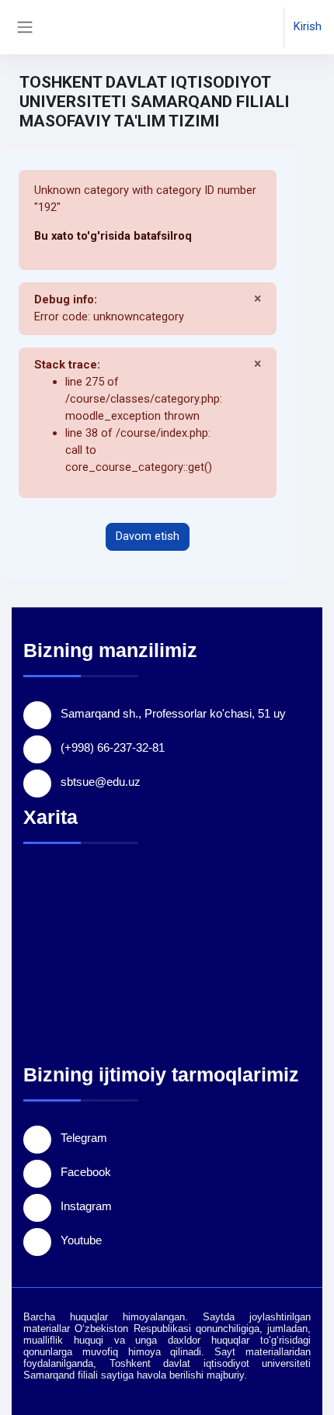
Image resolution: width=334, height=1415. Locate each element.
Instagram (86, 1206)
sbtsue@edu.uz (101, 781)
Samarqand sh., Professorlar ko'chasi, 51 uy (173, 713)
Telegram (84, 1137)
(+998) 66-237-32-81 (113, 747)
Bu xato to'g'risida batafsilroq (113, 236)
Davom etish (147, 536)
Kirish (308, 26)
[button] (256, 27)
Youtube (81, 1240)
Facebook (86, 1171)
